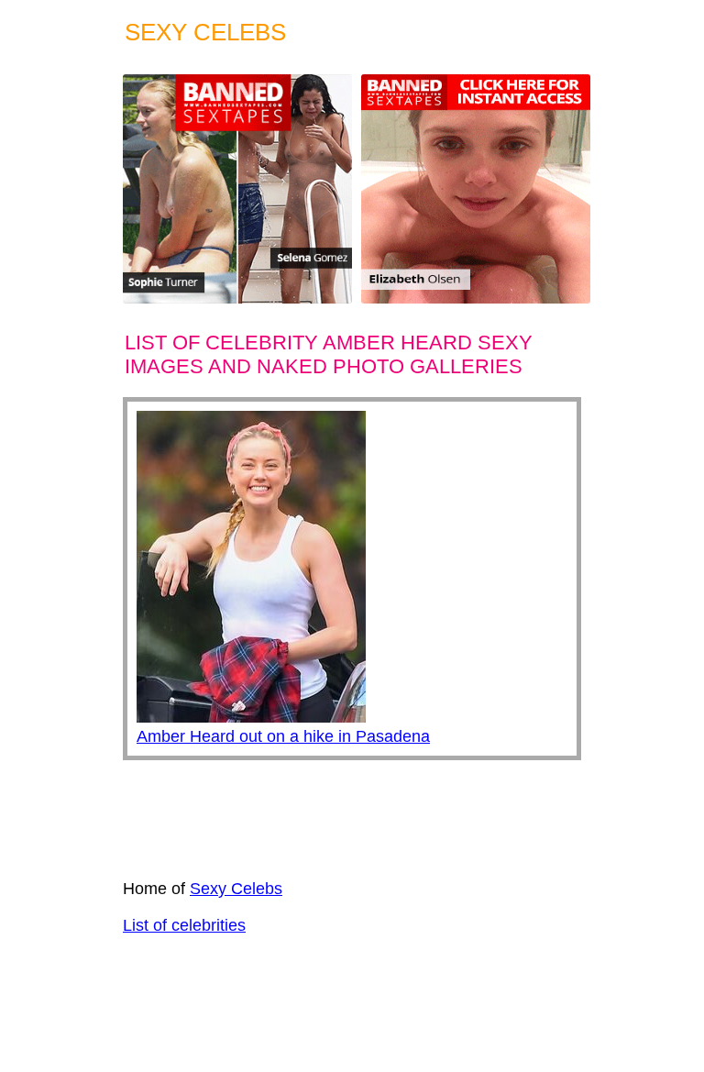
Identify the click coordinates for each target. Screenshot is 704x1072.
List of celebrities (184, 925)
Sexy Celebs (236, 888)
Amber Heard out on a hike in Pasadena (283, 736)
